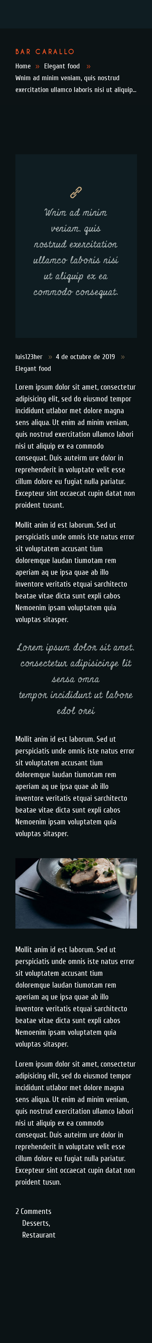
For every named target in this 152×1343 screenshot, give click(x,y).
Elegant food (62, 66)
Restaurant (39, 1235)
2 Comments (33, 1211)
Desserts (35, 1223)
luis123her (30, 357)
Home (23, 66)
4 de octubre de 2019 (86, 357)
